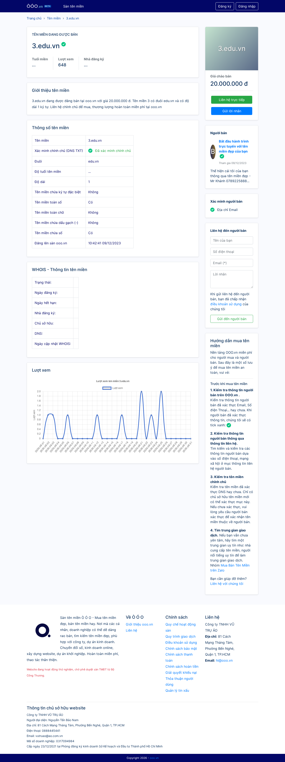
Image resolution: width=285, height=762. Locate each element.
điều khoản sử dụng (226, 304)
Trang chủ (34, 18)
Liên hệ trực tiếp (232, 100)
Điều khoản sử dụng (181, 642)
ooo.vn (154, 757)
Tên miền (54, 18)
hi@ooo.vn (224, 660)
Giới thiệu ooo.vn (139, 624)
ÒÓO (38, 6)
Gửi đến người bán (231, 319)
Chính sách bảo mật (181, 648)
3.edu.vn (72, 18)
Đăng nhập (247, 6)
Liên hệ (131, 630)
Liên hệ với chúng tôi (226, 584)
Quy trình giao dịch (180, 636)
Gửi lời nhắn (231, 111)
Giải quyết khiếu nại (181, 672)
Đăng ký (224, 6)
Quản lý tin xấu (177, 690)
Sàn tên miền (73, 6)
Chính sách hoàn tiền (181, 666)
